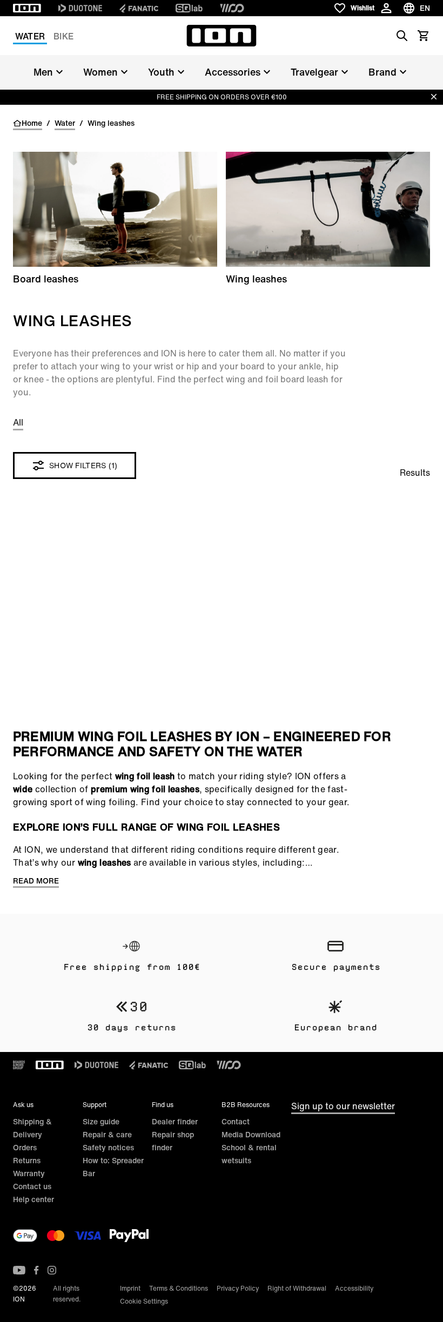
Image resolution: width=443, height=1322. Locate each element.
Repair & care (107, 1134)
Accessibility (354, 1288)
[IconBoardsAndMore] (19, 1065)
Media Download (251, 1134)
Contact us (32, 1186)
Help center (33, 1199)
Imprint (130, 1288)
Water (30, 36)
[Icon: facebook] (36, 1270)
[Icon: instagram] (52, 1270)
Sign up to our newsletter (343, 1106)
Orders (25, 1147)
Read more (36, 880)
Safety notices (108, 1147)
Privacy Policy (238, 1288)
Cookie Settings (144, 1301)
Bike (63, 36)
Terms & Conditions (178, 1288)
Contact (236, 1121)
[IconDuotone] (80, 8)
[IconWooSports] (232, 8)
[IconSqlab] (189, 8)
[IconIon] (27, 8)
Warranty (29, 1173)
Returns (27, 1160)
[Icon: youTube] (19, 1270)
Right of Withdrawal (296, 1288)
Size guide (101, 1121)
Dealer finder (175, 1121)
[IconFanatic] (138, 8)
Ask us (23, 1104)
